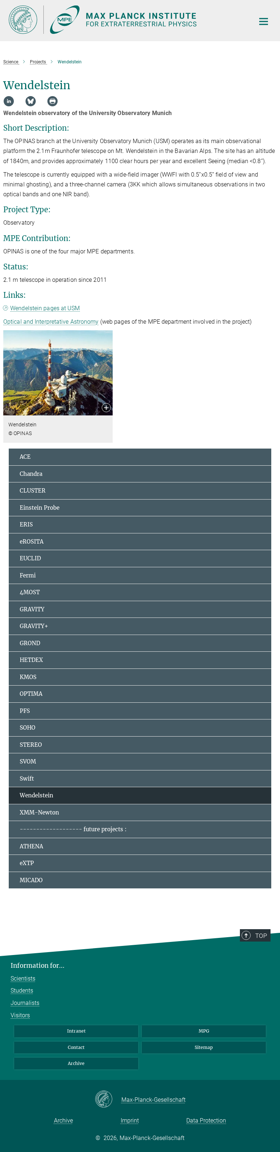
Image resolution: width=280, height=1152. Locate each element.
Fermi (28, 575)
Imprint (130, 1120)
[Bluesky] (30, 101)
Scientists (23, 978)
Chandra (31, 473)
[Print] (52, 101)
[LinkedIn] (8, 101)
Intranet (76, 1031)
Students (22, 990)
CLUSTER (33, 490)
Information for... (38, 965)
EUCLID (30, 558)
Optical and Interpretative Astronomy (51, 321)
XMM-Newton (39, 812)
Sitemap (204, 1047)
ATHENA (31, 846)
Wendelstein (36, 795)
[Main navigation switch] (263, 21)
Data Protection (206, 1120)
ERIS (26, 524)
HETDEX (31, 659)
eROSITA (31, 541)
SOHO (27, 727)
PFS (25, 710)
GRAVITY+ (34, 626)
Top (261, 935)
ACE (25, 456)
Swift (27, 778)
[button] (106, 408)
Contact (76, 1047)
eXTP (27, 863)
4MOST (30, 592)
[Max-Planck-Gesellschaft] (108, 1099)
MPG (204, 1031)
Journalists (25, 1002)
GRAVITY (32, 609)
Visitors (20, 1015)
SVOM (28, 761)
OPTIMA (31, 693)
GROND (30, 643)
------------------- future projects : (73, 829)
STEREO (31, 744)
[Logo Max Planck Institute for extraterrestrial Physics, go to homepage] (127, 19)
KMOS (28, 677)
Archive (76, 1063)
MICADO (31, 880)
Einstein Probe (39, 507)
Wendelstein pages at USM (45, 308)
